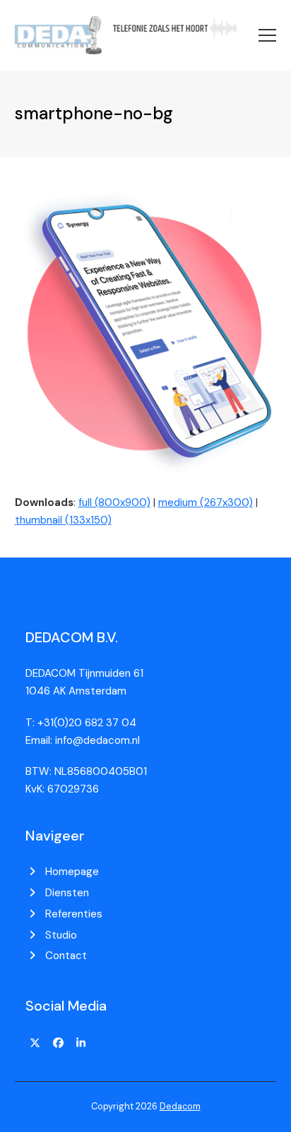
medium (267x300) (205, 502)
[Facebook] (58, 1044)
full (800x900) (114, 502)
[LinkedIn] (81, 1044)
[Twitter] (35, 1044)
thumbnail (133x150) (63, 520)
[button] (267, 35)
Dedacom (180, 1106)
